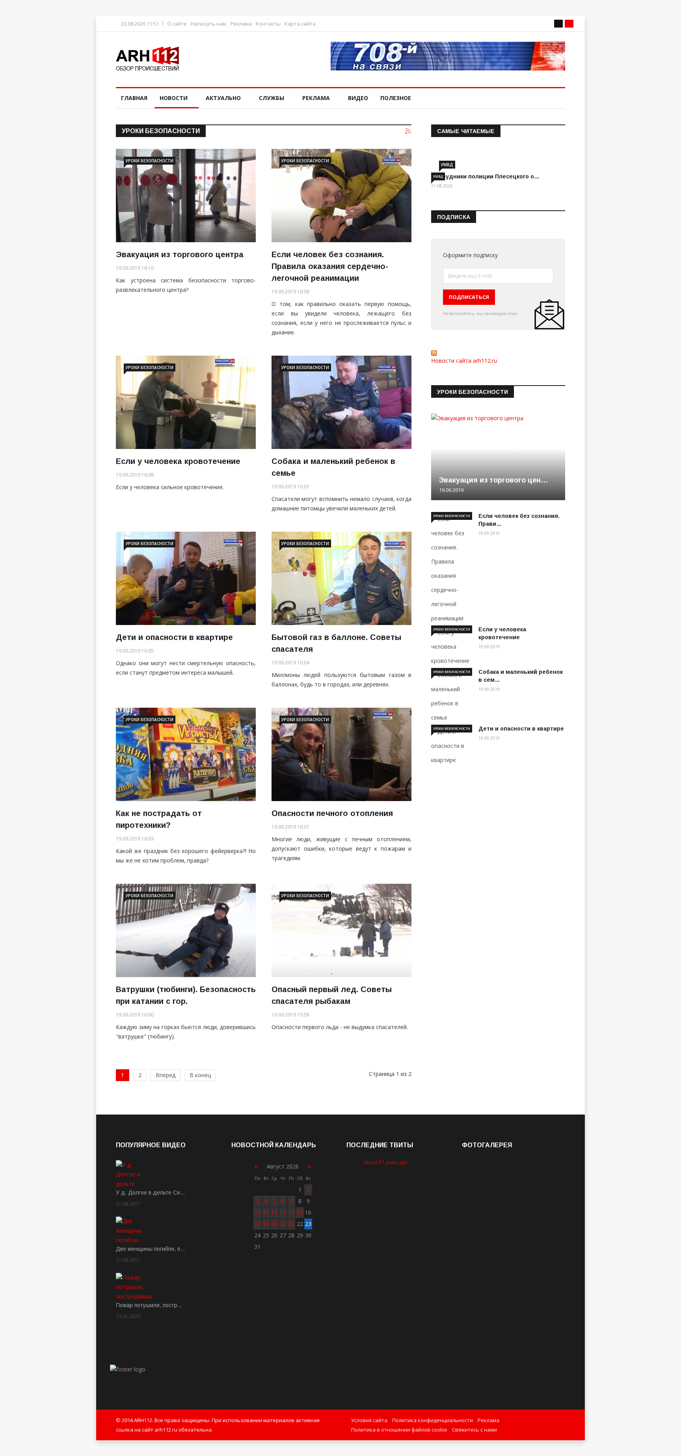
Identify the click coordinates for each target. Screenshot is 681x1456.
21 (291, 1224)
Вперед (165, 1075)
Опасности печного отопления (332, 813)
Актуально (223, 98)
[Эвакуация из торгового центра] (186, 195)
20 (283, 1224)
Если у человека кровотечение (178, 461)
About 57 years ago (385, 1162)
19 (274, 1224)
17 (257, 1224)
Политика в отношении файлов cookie (399, 1429)
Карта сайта (300, 23)
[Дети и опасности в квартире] (186, 578)
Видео (358, 98)
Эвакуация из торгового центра (180, 254)
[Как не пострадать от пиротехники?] (186, 754)
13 (283, 1212)
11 (266, 1212)
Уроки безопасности (149, 160)
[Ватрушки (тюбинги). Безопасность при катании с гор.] (186, 930)
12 (274, 1212)
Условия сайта (369, 1420)
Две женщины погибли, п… (150, 1249)
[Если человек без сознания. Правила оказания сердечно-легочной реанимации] (341, 195)
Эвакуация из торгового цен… (493, 480)
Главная (134, 98)
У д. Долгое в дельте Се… (150, 1192)
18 (266, 1224)
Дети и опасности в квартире (174, 637)
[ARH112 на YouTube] (448, 56)
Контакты (268, 23)
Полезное (395, 98)
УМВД (447, 164)
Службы (271, 98)
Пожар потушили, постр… (149, 1305)
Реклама (241, 23)
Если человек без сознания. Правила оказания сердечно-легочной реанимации (330, 266)
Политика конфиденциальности (432, 1420)
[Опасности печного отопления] (341, 754)
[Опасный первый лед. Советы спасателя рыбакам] (341, 930)
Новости (174, 98)
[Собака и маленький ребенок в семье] (341, 402)
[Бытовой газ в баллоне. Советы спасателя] (341, 578)
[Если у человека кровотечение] (186, 402)
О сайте (177, 23)
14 (291, 1212)
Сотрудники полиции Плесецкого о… (485, 176)
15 (300, 1212)
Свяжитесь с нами (474, 1429)
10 (257, 1212)
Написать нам (208, 23)
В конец (200, 1075)
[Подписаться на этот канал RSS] (408, 131)
